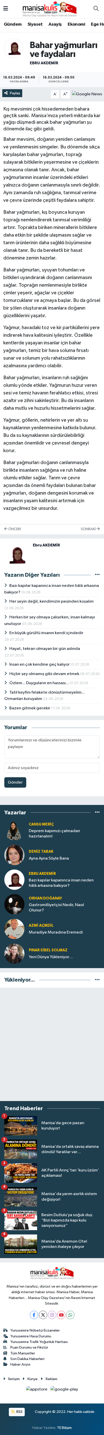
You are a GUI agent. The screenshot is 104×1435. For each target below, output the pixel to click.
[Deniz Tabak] (14, 855)
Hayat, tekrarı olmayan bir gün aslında (44, 649)
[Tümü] (97, 812)
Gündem (12, 24)
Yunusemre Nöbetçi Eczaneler (35, 1330)
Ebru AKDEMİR (44, 63)
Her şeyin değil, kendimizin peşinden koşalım (51, 601)
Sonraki (88, 529)
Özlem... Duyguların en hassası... (39, 683)
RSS (19, 1412)
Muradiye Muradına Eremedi (56, 932)
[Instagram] (52, 1315)
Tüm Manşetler (22, 1353)
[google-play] (64, 1390)
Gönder (15, 782)
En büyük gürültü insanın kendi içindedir (46, 633)
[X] (43, 1315)
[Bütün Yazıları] (97, 575)
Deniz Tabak (41, 851)
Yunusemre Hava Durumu (30, 1336)
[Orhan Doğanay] (14, 904)
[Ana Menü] (5, 9)
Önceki (14, 529)
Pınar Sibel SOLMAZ (48, 950)
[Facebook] (34, 1315)
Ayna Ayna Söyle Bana (49, 858)
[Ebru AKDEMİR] (13, 48)
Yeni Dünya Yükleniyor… (51, 957)
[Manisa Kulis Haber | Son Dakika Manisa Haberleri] (49, 9)
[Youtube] (61, 1315)
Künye (33, 1379)
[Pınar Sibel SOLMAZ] (14, 953)
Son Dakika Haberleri (27, 1359)
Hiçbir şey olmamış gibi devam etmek (44, 674)
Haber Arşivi (20, 1364)
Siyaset (35, 24)
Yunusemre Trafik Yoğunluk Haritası (39, 1342)
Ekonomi (76, 24)
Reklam (51, 1379)
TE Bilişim (64, 1428)
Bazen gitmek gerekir (30, 708)
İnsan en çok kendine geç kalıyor (39, 664)
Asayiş (55, 24)
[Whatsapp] (70, 1315)
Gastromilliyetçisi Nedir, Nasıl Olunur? (56, 907)
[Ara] (96, 9)
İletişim (14, 1379)
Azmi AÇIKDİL (41, 925)
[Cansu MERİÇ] (14, 830)
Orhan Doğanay (45, 898)
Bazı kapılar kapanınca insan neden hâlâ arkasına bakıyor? (61, 883)
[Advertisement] (52, 1044)
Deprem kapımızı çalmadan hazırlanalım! (54, 833)
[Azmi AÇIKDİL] (14, 929)
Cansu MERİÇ (41, 824)
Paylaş (15, 93)
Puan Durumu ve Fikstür (29, 1347)
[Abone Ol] (87, 94)
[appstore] (37, 1390)
